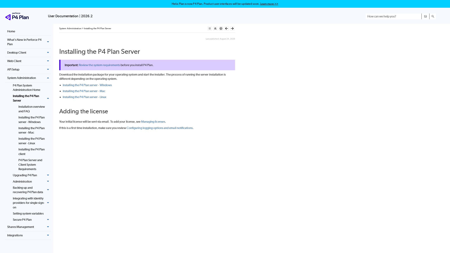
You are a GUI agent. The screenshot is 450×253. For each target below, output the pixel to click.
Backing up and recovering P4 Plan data (28, 190)
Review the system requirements (99, 65)
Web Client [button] (14, 61)
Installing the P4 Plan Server (26, 98)
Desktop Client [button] (16, 52)
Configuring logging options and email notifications (160, 128)
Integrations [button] (15, 235)
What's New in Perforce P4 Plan (24, 42)
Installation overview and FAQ (31, 109)
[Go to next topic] (232, 28)
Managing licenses (153, 121)
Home (11, 31)
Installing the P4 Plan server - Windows (31, 120)
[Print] (221, 28)
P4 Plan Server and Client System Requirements (30, 164)
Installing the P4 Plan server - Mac (31, 130)
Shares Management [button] (20, 227)
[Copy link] (144, 52)
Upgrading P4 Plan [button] (25, 175)
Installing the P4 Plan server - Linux (31, 141)
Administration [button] (22, 181)
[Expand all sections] (210, 28)
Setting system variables (28, 213)
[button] (425, 16)
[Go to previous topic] (226, 28)
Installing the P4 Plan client (31, 152)
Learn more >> (269, 3)
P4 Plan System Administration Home (26, 88)
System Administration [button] (21, 78)
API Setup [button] (13, 69)
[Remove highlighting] (215, 28)
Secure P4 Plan (22, 219)
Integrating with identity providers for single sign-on (28, 203)
